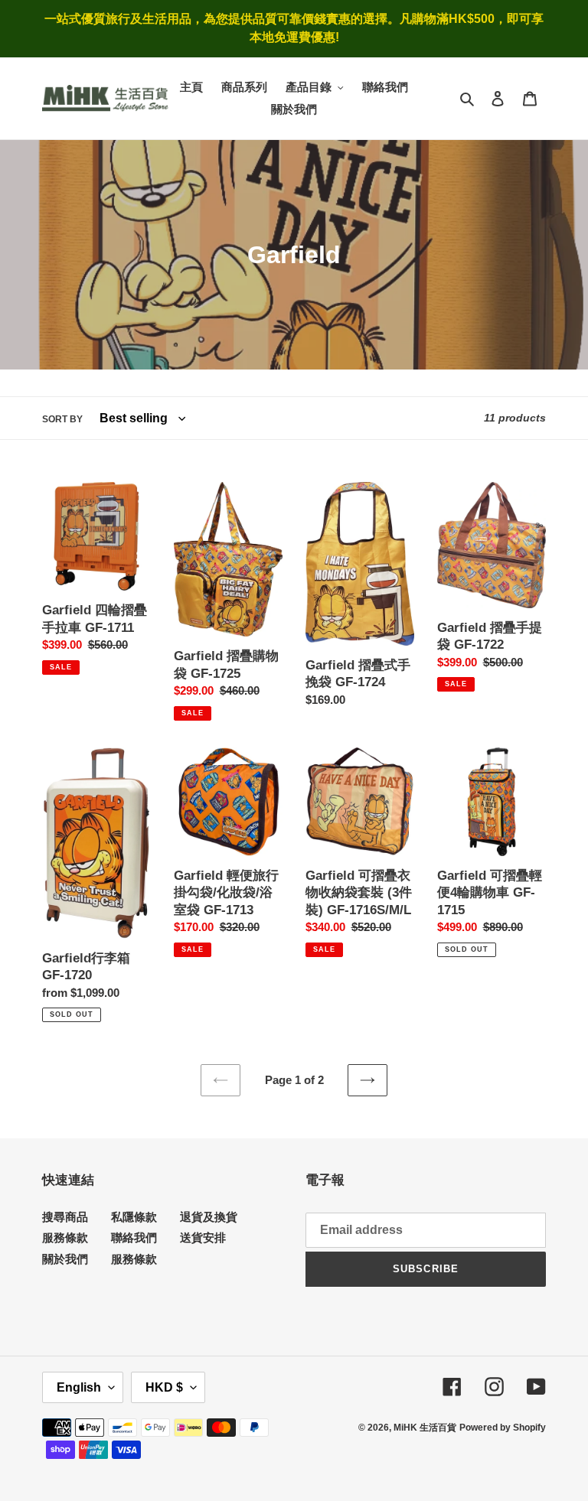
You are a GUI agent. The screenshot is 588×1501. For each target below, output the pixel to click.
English (79, 1387)
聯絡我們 (134, 1237)
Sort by (62, 419)
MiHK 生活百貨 (425, 1427)
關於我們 (65, 1258)
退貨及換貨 (208, 1216)
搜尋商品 (65, 1216)
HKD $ (164, 1387)
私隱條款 (134, 1216)
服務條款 (65, 1237)
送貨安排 (203, 1237)
